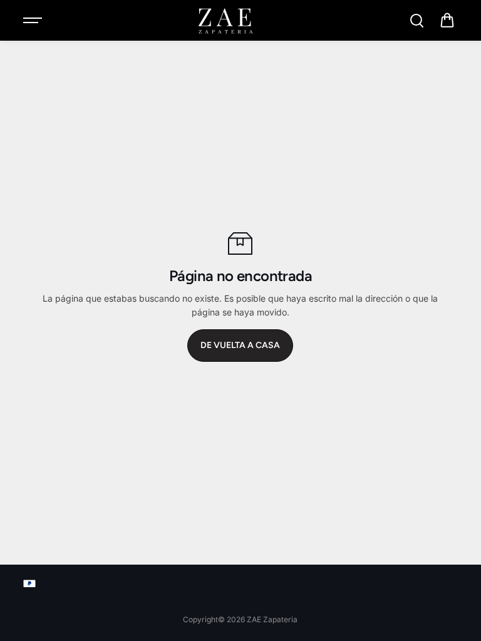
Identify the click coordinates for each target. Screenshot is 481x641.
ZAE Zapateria (272, 619)
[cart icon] (447, 20)
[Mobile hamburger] (34, 20)
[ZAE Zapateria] (224, 20)
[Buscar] (416, 20)
